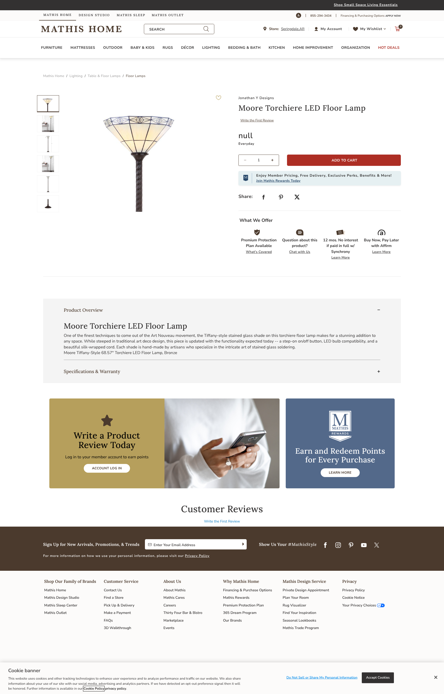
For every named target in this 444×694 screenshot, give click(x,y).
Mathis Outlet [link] (168, 15)
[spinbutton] (258, 160)
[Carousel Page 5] (48, 183)
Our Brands (232, 620)
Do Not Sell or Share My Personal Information (321, 677)
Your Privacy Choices (359, 605)
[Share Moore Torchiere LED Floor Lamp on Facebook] (263, 198)
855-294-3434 (320, 16)
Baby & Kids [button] (142, 47)
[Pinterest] (351, 545)
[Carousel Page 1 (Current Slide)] (48, 103)
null (245, 135)
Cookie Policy (94, 688)
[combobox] (176, 29)
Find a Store (114, 597)
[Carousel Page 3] (48, 143)
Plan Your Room (296, 597)
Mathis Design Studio (61, 597)
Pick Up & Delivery (119, 605)
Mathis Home (55, 590)
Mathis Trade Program (301, 627)
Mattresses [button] (82, 47)
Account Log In (107, 468)
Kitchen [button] (277, 47)
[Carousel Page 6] (48, 203)
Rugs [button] (168, 47)
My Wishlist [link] (371, 28)
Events (168, 627)
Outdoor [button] (113, 47)
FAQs (108, 620)
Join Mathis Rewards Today (278, 180)
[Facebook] (325, 545)
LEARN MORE (340, 472)
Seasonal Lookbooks (299, 620)
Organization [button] (355, 47)
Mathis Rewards (236, 597)
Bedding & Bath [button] (244, 47)
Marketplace (173, 620)
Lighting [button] (211, 47)
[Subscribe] (243, 544)
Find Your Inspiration (299, 612)
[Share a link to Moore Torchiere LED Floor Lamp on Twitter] (297, 197)
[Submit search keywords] (206, 29)
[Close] (435, 677)
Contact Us (113, 590)
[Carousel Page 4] (48, 163)
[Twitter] (377, 545)
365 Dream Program (239, 612)
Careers (169, 605)
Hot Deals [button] (389, 47)
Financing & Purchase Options (247, 590)
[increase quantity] (274, 160)
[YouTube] (364, 545)
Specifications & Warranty (92, 371)
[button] (329, 29)
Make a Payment (117, 612)
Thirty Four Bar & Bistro (182, 612)
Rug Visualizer (294, 605)
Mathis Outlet (55, 612)
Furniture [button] (51, 47)
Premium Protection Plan (243, 605)
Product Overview (83, 310)
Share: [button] (245, 197)
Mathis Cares (174, 597)
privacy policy (115, 688)
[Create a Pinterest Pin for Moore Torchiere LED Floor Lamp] (281, 198)
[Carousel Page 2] (48, 123)
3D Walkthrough (117, 627)
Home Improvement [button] (313, 47)
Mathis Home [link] (57, 15)
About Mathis (174, 590)
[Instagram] (338, 545)
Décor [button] (187, 47)
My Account (331, 28)
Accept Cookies (378, 677)
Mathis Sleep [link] (131, 15)
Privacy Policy (197, 556)
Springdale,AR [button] (292, 28)
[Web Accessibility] (298, 15)
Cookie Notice (353, 597)
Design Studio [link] (94, 15)
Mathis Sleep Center (60, 605)
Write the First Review (257, 120)
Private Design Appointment (306, 590)
